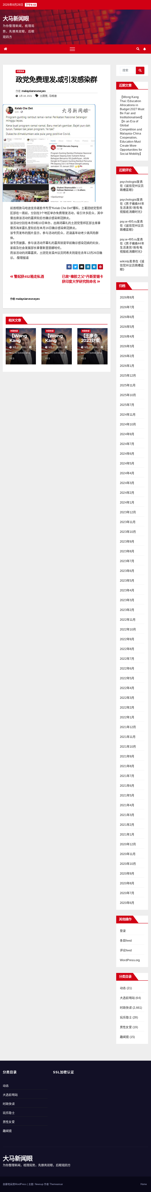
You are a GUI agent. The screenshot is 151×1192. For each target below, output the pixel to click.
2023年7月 (127, 561)
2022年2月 (127, 707)
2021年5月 (127, 795)
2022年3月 (127, 697)
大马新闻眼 (16, 18)
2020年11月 (128, 854)
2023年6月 (127, 570)
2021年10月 (128, 746)
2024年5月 (127, 463)
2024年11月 (128, 414)
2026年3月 (127, 346)
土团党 (44, 95)
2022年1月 (127, 717)
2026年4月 (127, 336)
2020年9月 (127, 873)
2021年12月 (128, 727)
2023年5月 (127, 580)
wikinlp (124, 261)
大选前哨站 (127, 997)
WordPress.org (130, 960)
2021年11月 (128, 736)
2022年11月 (128, 619)
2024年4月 (127, 473)
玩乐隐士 (126, 1017)
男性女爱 (126, 1027)
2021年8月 (127, 766)
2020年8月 (127, 883)
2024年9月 (127, 434)
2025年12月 (128, 375)
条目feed (126, 940)
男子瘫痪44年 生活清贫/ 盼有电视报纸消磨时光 (132, 207)
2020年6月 (127, 902)
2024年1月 (127, 502)
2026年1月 (127, 365)
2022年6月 (127, 668)
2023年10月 (128, 531)
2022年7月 (127, 658)
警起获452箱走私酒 (28, 277)
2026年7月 (127, 307)
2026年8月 (127, 297)
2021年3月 (127, 815)
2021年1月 (127, 834)
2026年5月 (127, 326)
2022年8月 (127, 649)
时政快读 (20, 71)
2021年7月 (127, 775)
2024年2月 (127, 492)
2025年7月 (127, 404)
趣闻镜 (124, 1037)
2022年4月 (127, 688)
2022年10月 (128, 629)
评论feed (126, 950)
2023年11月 (128, 522)
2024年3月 (127, 483)
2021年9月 (127, 756)
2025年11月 (128, 385)
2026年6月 (127, 317)
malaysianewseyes (34, 91)
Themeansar (56, 1184)
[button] (137, 48)
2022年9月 (127, 639)
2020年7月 (127, 893)
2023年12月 (128, 512)
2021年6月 (127, 785)
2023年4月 (127, 590)
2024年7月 (127, 443)
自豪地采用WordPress (15, 1184)
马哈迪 (53, 95)
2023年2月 (127, 609)
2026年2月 (127, 356)
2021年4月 (127, 805)
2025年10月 (128, 395)
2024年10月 (128, 424)
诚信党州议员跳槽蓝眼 (132, 265)
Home (144, 1184)
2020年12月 (128, 844)
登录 (123, 930)
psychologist (128, 181)
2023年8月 (127, 551)
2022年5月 (127, 678)
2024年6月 (127, 453)
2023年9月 (127, 541)
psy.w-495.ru (128, 221)
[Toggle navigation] (72, 49)
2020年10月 (128, 863)
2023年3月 (127, 600)
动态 (123, 988)
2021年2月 (127, 824)
